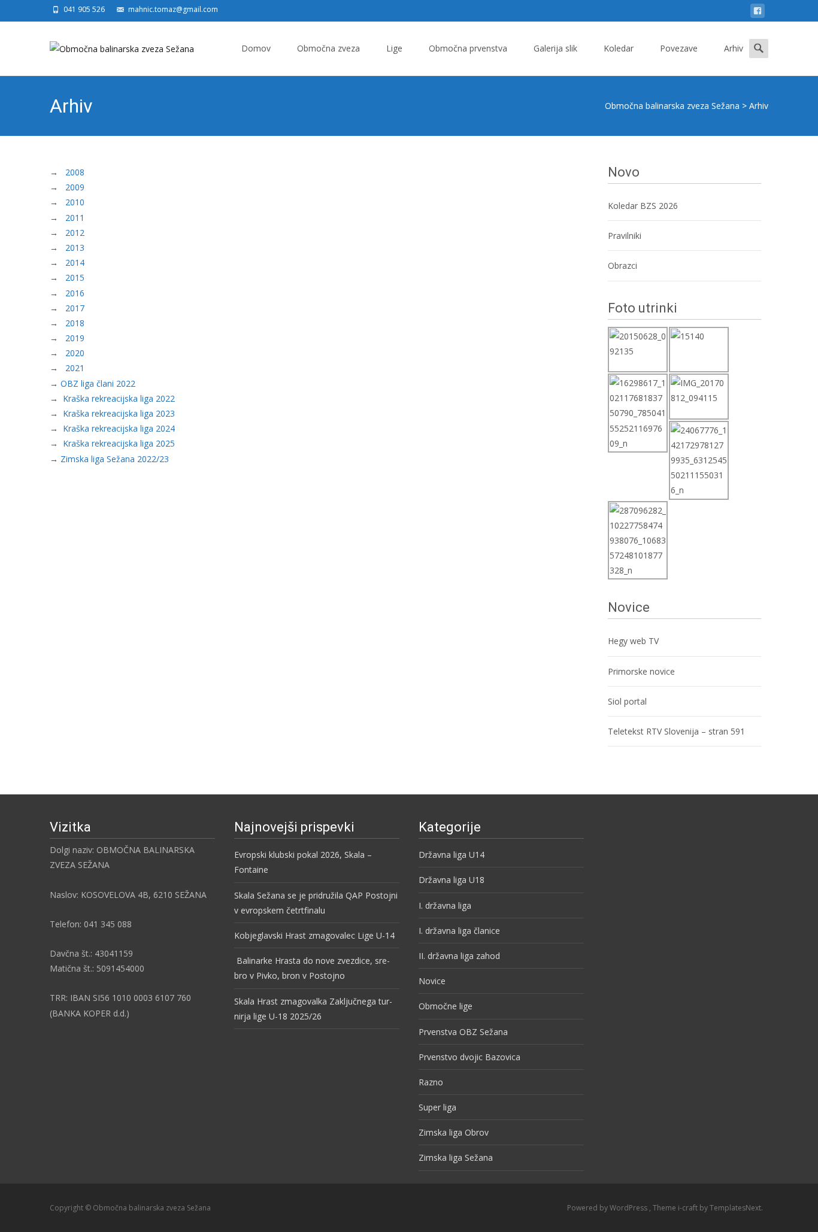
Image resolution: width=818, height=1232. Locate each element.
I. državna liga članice (459, 930)
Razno (431, 1082)
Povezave (679, 48)
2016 (74, 293)
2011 (74, 217)
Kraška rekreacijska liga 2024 (119, 428)
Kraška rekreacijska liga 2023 (119, 413)
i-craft (688, 1208)
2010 (74, 202)
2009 (74, 187)
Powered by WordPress (608, 1208)
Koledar (619, 48)
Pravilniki (626, 235)
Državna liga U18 (451, 879)
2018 (74, 323)
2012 (74, 232)
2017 (74, 308)
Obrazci (622, 265)
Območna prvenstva (468, 48)
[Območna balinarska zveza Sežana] (112, 45)
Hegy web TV (633, 641)
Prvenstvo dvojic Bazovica (469, 1057)
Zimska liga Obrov (454, 1132)
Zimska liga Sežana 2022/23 (114, 459)
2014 (74, 262)
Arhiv (733, 48)
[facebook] (757, 13)
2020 (73, 353)
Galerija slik (555, 48)
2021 (74, 368)
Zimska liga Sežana (456, 1157)
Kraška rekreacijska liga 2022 (119, 398)
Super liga (437, 1107)
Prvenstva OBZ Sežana (463, 1031)
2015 (74, 277)
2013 (74, 247)
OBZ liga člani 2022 (97, 383)
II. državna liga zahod (459, 955)
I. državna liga (445, 905)
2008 (74, 172)
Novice (432, 981)
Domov (256, 48)
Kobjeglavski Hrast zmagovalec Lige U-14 (314, 935)
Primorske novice (641, 671)
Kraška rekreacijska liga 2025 (119, 443)
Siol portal (627, 701)
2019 (74, 338)
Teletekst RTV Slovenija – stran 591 (676, 731)
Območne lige (445, 1006)
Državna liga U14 (451, 854)
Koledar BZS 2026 (643, 205)
